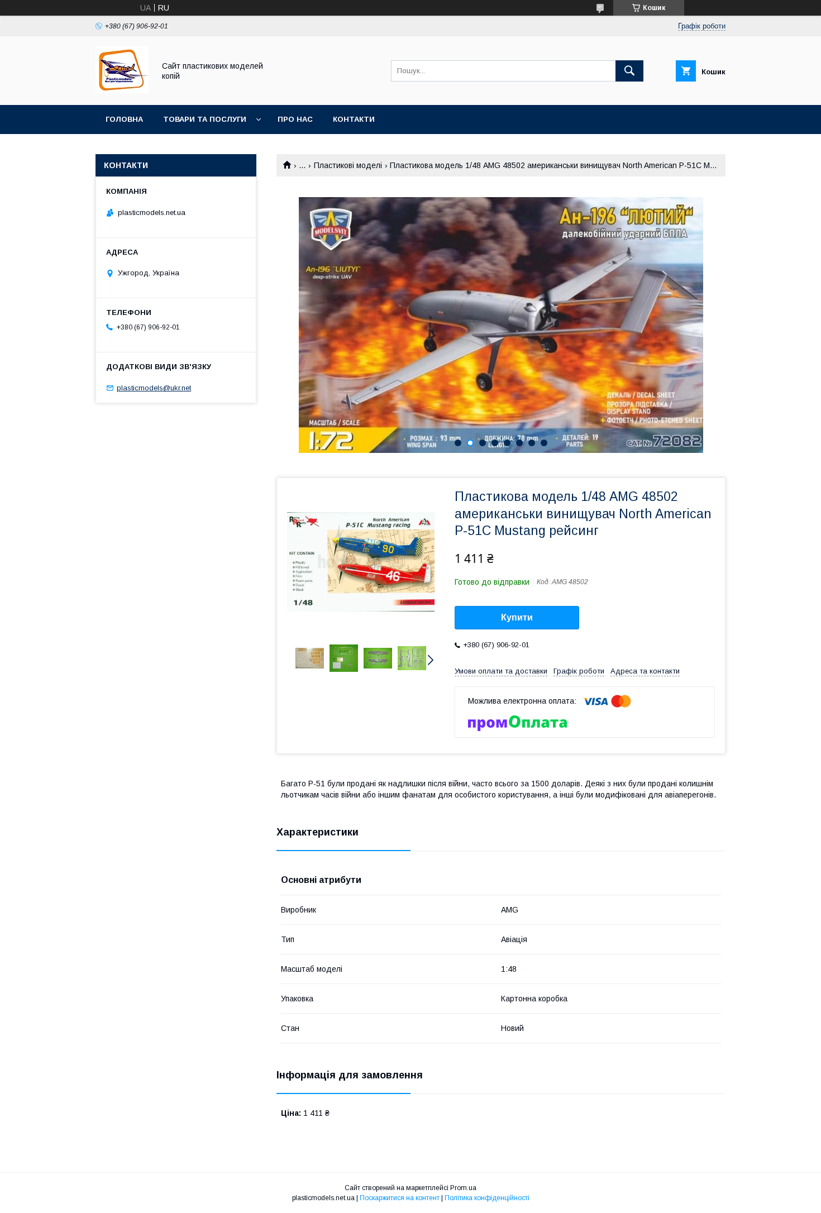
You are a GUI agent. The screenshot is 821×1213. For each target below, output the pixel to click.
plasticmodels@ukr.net (154, 388)
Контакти (354, 119)
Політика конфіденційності (487, 1198)
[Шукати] (629, 71)
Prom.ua (463, 1188)
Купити (517, 617)
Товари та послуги (204, 119)
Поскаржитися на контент (400, 1198)
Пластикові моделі (348, 165)
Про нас (295, 119)
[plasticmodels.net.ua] (122, 90)
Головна (124, 119)
